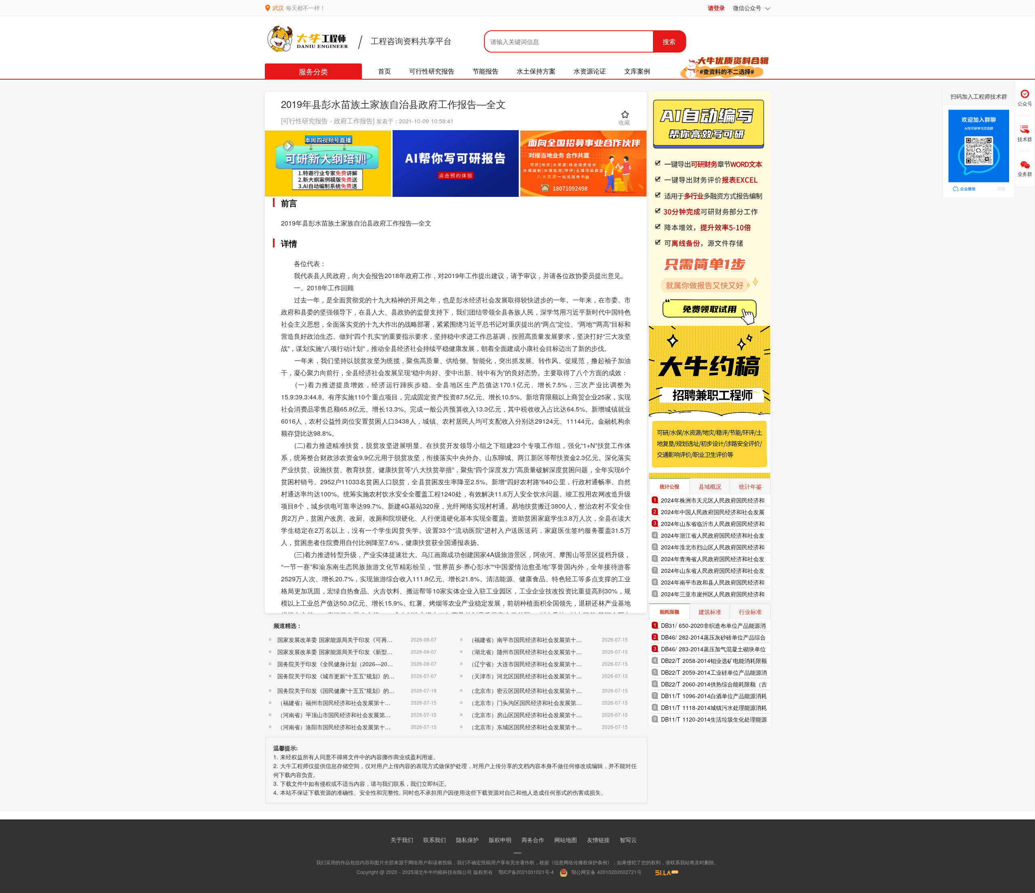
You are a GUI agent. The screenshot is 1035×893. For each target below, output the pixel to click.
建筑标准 (710, 612)
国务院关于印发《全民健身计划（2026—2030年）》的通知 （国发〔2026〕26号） (383, 664)
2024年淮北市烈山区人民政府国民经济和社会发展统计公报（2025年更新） (713, 548)
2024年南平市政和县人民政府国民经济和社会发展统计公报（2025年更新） (713, 583)
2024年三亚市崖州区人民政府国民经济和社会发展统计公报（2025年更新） (713, 595)
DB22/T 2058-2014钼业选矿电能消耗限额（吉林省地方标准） (714, 662)
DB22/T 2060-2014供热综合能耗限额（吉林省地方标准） (714, 685)
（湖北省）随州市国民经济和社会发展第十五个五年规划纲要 (545, 652)
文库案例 (637, 71)
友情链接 (598, 840)
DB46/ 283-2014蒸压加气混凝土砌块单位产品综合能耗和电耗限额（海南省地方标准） (713, 650)
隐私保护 (467, 840)
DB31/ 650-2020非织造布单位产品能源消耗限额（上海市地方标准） (713, 626)
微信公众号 (748, 8)
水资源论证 (590, 71)
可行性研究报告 (431, 71)
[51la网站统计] (663, 871)
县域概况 (710, 486)
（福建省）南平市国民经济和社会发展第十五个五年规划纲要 (545, 639)
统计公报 (669, 486)
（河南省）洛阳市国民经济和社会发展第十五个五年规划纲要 (353, 727)
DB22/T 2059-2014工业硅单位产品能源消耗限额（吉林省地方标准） (714, 673)
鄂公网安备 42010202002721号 (606, 871)
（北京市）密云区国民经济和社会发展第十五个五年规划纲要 (545, 690)
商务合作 (533, 840)
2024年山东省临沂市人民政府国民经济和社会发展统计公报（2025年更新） (713, 524)
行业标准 (750, 612)
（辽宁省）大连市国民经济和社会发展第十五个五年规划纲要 (545, 664)
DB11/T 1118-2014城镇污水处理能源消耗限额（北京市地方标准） (714, 708)
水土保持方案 (536, 71)
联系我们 (434, 840)
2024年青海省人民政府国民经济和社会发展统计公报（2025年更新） (713, 560)
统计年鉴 (750, 486)
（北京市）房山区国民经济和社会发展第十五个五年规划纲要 (545, 715)
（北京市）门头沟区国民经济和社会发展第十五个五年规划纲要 (548, 703)
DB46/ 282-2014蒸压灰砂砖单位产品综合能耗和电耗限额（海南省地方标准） (713, 638)
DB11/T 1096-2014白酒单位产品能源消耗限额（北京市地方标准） (714, 697)
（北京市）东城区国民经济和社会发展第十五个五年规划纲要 (545, 727)
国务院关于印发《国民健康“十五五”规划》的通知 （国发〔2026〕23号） (369, 690)
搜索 (669, 41)
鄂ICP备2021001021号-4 (526, 871)
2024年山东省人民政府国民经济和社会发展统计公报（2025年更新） (713, 571)
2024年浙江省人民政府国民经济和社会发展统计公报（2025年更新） (713, 536)
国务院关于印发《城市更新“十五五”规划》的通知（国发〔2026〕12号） (368, 676)
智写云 (628, 840)
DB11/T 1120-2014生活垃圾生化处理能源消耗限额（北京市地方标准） (714, 720)
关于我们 (402, 840)
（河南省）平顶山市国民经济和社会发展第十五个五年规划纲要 (356, 715)
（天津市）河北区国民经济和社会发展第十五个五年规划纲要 (545, 676)
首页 (384, 71)
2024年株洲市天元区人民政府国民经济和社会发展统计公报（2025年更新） (713, 501)
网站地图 (565, 840)
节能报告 (485, 71)
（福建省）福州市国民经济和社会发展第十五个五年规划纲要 (353, 703)
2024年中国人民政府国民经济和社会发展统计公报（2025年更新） (713, 513)
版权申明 (500, 840)
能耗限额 (669, 611)
